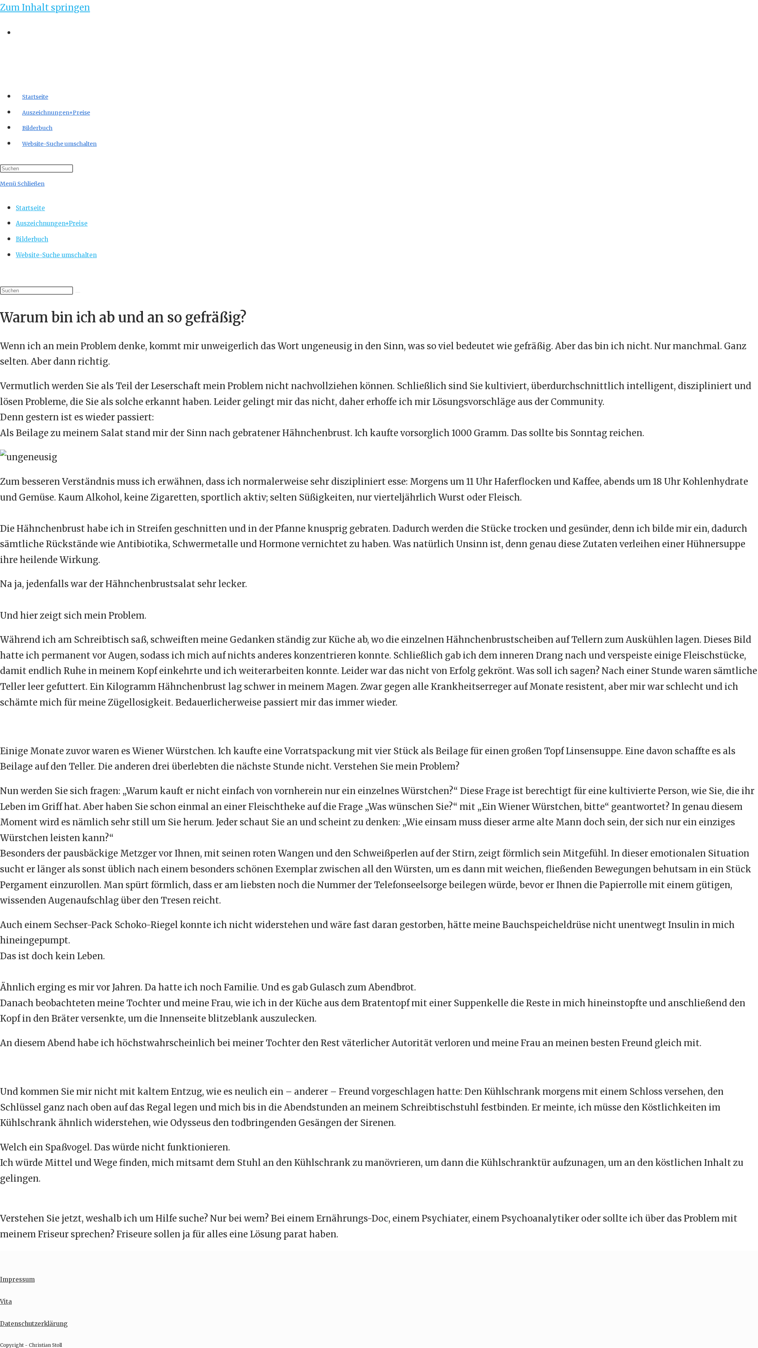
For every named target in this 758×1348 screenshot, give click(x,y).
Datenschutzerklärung (34, 1323)
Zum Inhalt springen (45, 7)
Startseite (30, 208)
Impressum (17, 1279)
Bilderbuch (32, 239)
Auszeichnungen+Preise (52, 223)
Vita (6, 1301)
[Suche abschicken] (78, 292)
